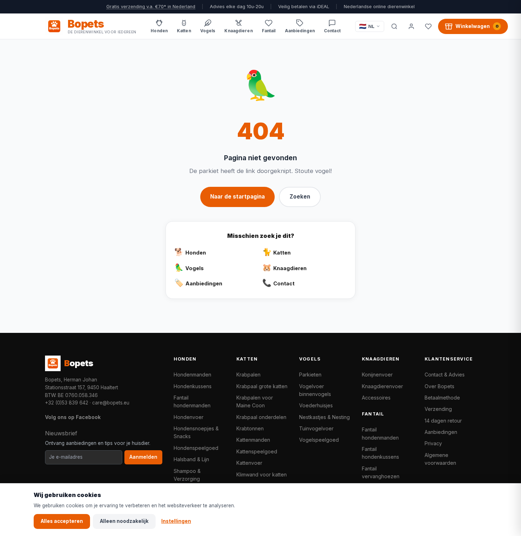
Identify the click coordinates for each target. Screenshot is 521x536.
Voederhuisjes (316, 405)
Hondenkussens (193, 386)
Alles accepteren (62, 521)
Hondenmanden (192, 375)
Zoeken (300, 196)
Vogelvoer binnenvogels (315, 390)
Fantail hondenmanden (192, 401)
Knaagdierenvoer (382, 386)
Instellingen (176, 521)
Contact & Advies (445, 375)
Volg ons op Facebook (73, 417)
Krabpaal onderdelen (261, 417)
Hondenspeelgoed (196, 448)
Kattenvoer (249, 463)
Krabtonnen (250, 428)
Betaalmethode (442, 398)
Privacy (433, 443)
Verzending (438, 409)
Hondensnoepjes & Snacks (196, 432)
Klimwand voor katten (261, 474)
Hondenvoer (188, 417)
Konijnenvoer (377, 375)
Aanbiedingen (441, 432)
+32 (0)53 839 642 (66, 403)
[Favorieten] (428, 26)
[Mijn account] (411, 26)
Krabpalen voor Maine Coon (254, 401)
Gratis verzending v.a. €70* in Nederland (150, 6)
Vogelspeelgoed (319, 440)
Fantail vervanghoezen (380, 472)
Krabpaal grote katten (261, 386)
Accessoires (376, 398)
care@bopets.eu (110, 403)
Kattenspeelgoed (256, 451)
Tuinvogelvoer (316, 428)
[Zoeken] (394, 26)
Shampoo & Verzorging (187, 475)
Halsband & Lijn (191, 459)
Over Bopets (439, 386)
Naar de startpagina (237, 196)
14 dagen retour (443, 421)
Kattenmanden (253, 440)
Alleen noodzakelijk (124, 521)
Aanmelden (143, 457)
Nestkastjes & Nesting (324, 417)
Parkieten (310, 375)
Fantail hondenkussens (380, 453)
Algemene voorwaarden (440, 459)
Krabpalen (248, 375)
